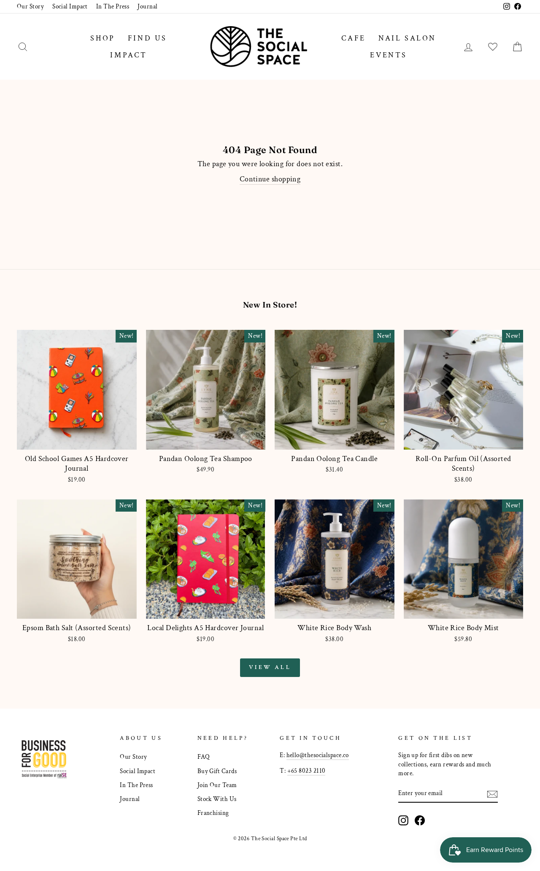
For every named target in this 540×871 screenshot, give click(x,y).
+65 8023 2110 (306, 770)
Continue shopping (270, 179)
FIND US (147, 38)
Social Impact (70, 6)
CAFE (353, 38)
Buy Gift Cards (217, 771)
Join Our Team (217, 785)
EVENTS (388, 55)
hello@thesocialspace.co (317, 755)
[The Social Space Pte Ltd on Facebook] (420, 820)
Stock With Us (217, 799)
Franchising (213, 813)
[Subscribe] (492, 793)
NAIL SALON (407, 38)
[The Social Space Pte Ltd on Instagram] (403, 820)
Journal (147, 6)
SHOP (102, 38)
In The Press (112, 6)
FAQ (203, 756)
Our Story (30, 6)
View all (270, 667)
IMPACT (128, 55)
